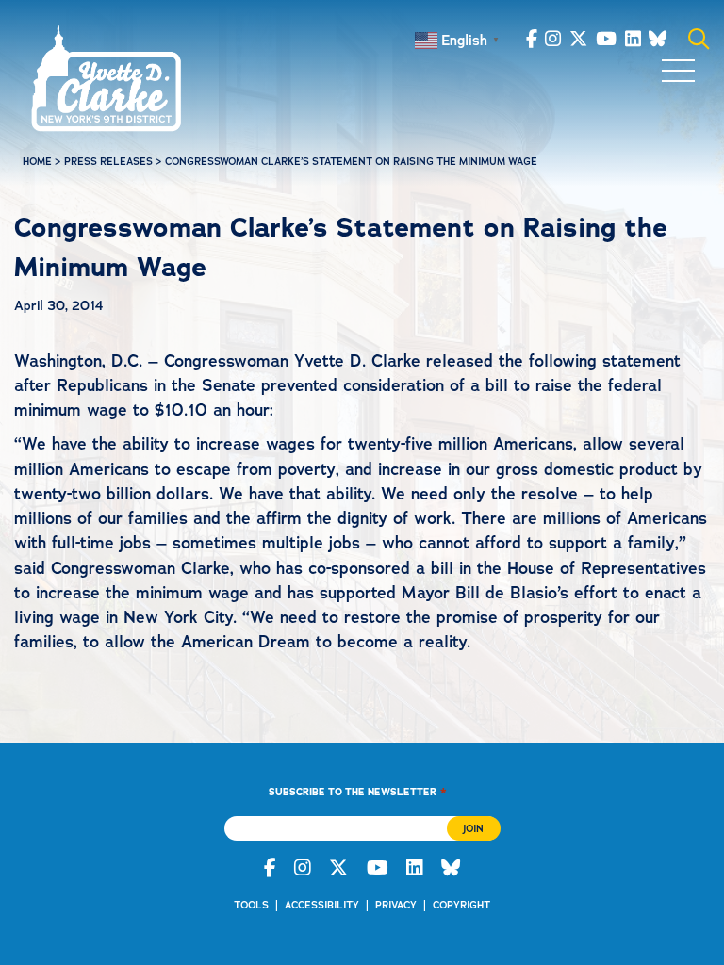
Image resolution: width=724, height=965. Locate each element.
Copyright (461, 905)
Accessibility (322, 905)
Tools (251, 905)
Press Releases (108, 161)
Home (37, 161)
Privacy (396, 905)
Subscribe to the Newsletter (357, 791)
